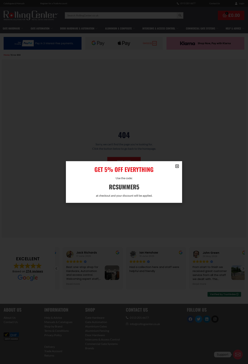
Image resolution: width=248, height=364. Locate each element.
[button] (177, 166)
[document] (124, 182)
